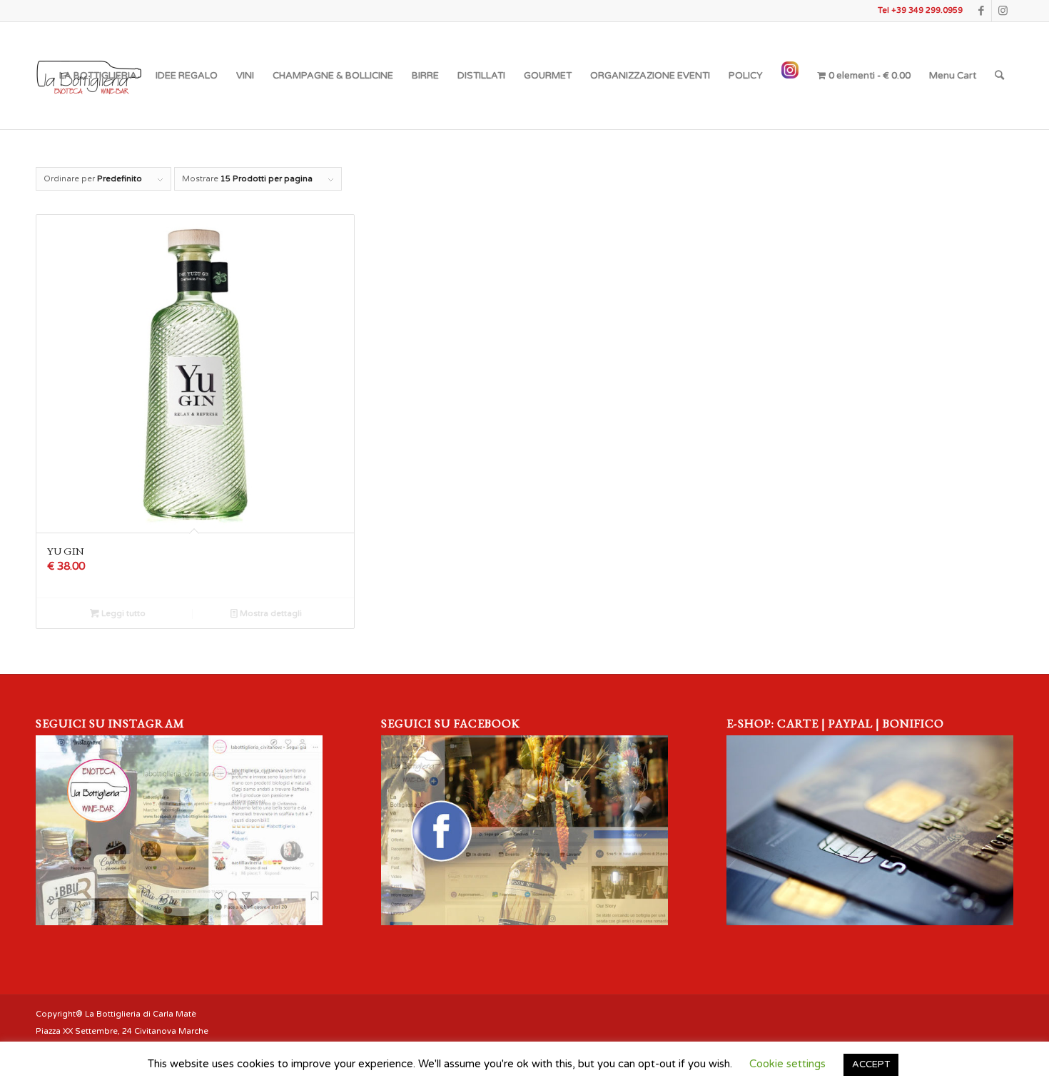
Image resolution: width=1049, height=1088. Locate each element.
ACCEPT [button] (871, 1064)
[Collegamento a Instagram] (1002, 10)
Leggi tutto (122, 613)
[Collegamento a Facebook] (981, 10)
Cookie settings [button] (787, 1063)
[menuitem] (98, 75)
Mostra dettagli (270, 613)
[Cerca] (999, 75)
